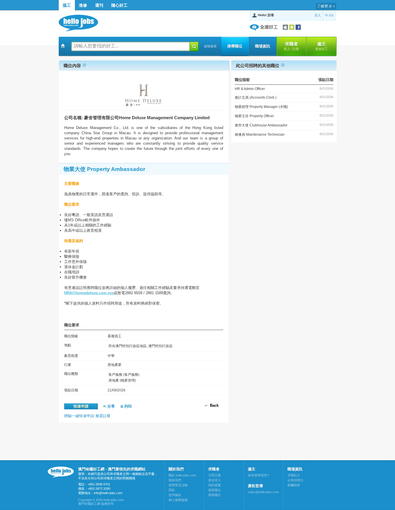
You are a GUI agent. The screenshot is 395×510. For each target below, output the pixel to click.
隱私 (172, 490)
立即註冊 (214, 475)
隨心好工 (119, 5)
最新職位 (214, 490)
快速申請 (80, 406)
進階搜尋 (210, 46)
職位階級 (71, 336)
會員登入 (214, 480)
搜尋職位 (234, 46)
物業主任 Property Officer (254, 116)
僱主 (321, 46)
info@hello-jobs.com (108, 493)
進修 (83, 5)
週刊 (99, 5)
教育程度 (71, 356)
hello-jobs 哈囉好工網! (81, 23)
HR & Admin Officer (250, 89)
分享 (110, 406)
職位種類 (71, 374)
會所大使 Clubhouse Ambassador (261, 125)
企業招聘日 (295, 480)
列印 (127, 406)
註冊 (296, 49)
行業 (67, 365)
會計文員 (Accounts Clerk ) (255, 97)
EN (331, 15)
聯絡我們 (175, 480)
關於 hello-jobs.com (182, 475)
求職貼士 (293, 475)
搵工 (67, 5)
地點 (67, 345)
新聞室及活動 (178, 485)
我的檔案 (214, 485)
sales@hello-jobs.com (263, 492)
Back (213, 405)
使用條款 (175, 495)
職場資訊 (262, 46)
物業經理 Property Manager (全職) (261, 107)
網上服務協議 (178, 500)
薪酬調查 (293, 485)
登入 (318, 15)
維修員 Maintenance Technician (260, 134)
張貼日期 (71, 390)
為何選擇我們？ (259, 475)
